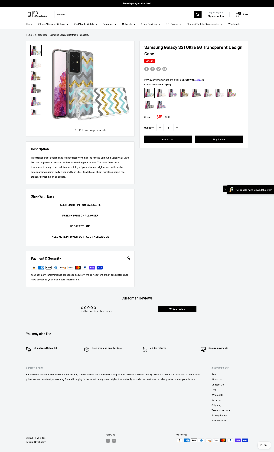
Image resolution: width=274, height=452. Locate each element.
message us (101, 236)
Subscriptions (219, 420)
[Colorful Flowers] (173, 93)
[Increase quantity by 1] (176, 127)
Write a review (177, 309)
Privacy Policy (219, 415)
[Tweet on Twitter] (158, 68)
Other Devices (149, 23)
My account (215, 16)
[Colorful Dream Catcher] (208, 93)
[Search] (198, 14)
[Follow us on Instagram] (114, 441)
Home (29, 23)
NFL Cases (172, 23)
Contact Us (218, 384)
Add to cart (168, 139)
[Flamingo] (220, 93)
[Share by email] (164, 68)
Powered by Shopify (36, 442)
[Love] (149, 105)
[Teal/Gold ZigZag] (149, 93)
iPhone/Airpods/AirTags (51, 23)
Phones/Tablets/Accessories (203, 23)
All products (41, 34)
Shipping (216, 404)
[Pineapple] (161, 105)
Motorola (127, 23)
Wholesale (234, 23)
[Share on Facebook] (146, 68)
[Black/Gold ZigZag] (196, 93)
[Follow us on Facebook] (108, 441)
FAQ (87, 236)
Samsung (108, 23)
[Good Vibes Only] (232, 93)
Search (215, 374)
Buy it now (219, 139)
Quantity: (149, 127)
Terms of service (221, 410)
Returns (216, 399)
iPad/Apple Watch (84, 23)
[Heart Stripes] (161, 93)
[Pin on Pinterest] (152, 68)
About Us (217, 379)
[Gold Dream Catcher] (185, 93)
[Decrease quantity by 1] (160, 127)
